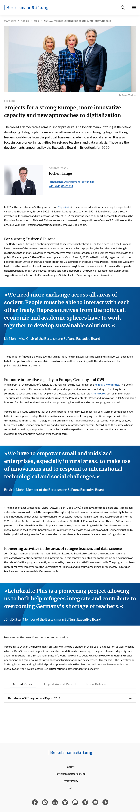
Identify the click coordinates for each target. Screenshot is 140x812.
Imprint (70, 766)
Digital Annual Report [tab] (60, 684)
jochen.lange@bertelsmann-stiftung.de (71, 181)
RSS (70, 787)
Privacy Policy (70, 780)
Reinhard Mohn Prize (106, 384)
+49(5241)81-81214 (61, 186)
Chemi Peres (98, 393)
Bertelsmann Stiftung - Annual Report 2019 (34, 698)
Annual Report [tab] (23, 684)
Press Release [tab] (96, 684)
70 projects (64, 207)
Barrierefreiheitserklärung (70, 773)
